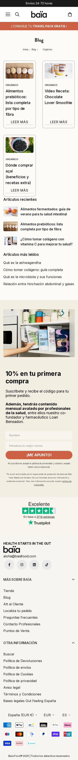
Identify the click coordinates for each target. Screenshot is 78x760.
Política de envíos (17, 667)
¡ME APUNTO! (39, 455)
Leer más (19, 122)
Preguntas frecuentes (20, 617)
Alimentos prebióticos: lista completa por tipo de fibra (18, 103)
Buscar (9, 654)
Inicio (25, 49)
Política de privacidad (20, 681)
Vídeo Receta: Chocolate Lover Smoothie (58, 97)
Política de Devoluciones (22, 661)
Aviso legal (11, 687)
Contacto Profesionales (21, 624)
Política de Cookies (18, 674)
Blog (6, 597)
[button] (71, 14)
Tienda (8, 591)
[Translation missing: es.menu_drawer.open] (7, 14)
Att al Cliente (13, 604)
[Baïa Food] (39, 14)
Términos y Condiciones (22, 694)
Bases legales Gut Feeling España (29, 701)
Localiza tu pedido (17, 611)
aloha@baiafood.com (19, 556)
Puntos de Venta (16, 631)
